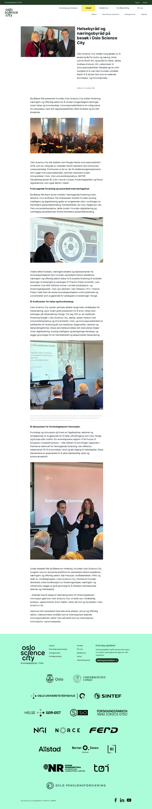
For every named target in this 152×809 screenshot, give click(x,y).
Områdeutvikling (123, 8)
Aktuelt (88, 8)
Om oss (140, 8)
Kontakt (145, 2)
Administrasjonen (83, 660)
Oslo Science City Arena (110, 14)
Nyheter (144, 14)
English (137, 2)
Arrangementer (130, 14)
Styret (79, 656)
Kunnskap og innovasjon (68, 8)
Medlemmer (103, 8)
